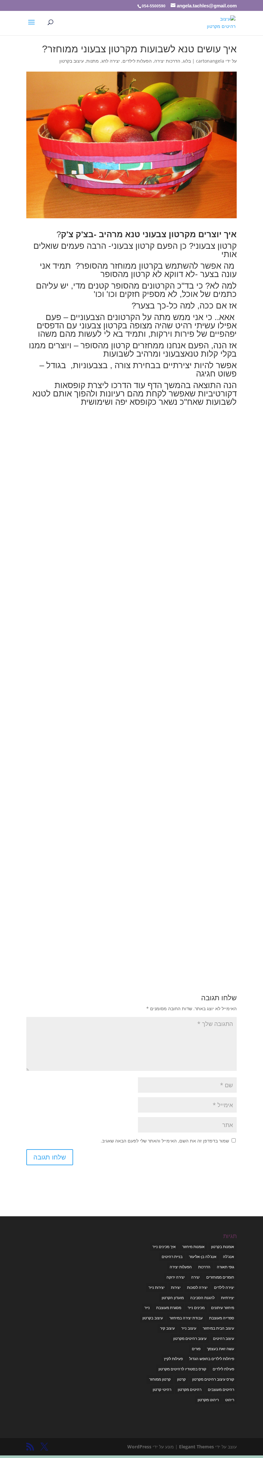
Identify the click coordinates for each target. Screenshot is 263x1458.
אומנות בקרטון (222, 1246)
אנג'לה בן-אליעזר (202, 1256)
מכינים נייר (196, 1307)
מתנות (92, 61)
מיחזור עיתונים (222, 1307)
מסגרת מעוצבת (168, 1307)
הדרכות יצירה (167, 61)
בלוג (187, 61)
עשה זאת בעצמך (220, 1348)
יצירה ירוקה (175, 1277)
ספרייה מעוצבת (221, 1318)
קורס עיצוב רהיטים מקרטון (213, 1379)
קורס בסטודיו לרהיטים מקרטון (182, 1369)
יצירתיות (227, 1297)
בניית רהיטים (172, 1256)
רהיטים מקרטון (189, 1389)
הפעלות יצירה (181, 1267)
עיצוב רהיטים (223, 1338)
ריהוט (229, 1399)
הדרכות (204, 1267)
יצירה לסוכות (197, 1287)
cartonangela (210, 61)
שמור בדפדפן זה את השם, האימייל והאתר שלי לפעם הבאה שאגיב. (165, 1141)
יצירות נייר (156, 1287)
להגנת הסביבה (202, 1297)
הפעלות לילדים (137, 61)
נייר (147, 1307)
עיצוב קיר (167, 1328)
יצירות (176, 1287)
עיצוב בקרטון (71, 61)
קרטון (181, 1379)
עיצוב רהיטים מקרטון (190, 1338)
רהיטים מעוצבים (221, 1389)
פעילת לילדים (223, 1369)
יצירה (195, 1277)
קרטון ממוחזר (160, 1379)
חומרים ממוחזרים (220, 1277)
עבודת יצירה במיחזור (186, 1318)
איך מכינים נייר (164, 1246)
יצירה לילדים (224, 1287)
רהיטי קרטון (162, 1389)
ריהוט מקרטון (208, 1399)
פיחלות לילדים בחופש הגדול (211, 1358)
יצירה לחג (110, 61)
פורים (196, 1348)
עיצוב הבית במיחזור (218, 1328)
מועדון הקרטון (173, 1297)
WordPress (139, 1447)
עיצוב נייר (188, 1328)
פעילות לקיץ (173, 1358)
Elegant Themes (196, 1447)
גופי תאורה (225, 1267)
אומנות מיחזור (193, 1246)
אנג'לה (228, 1256)
